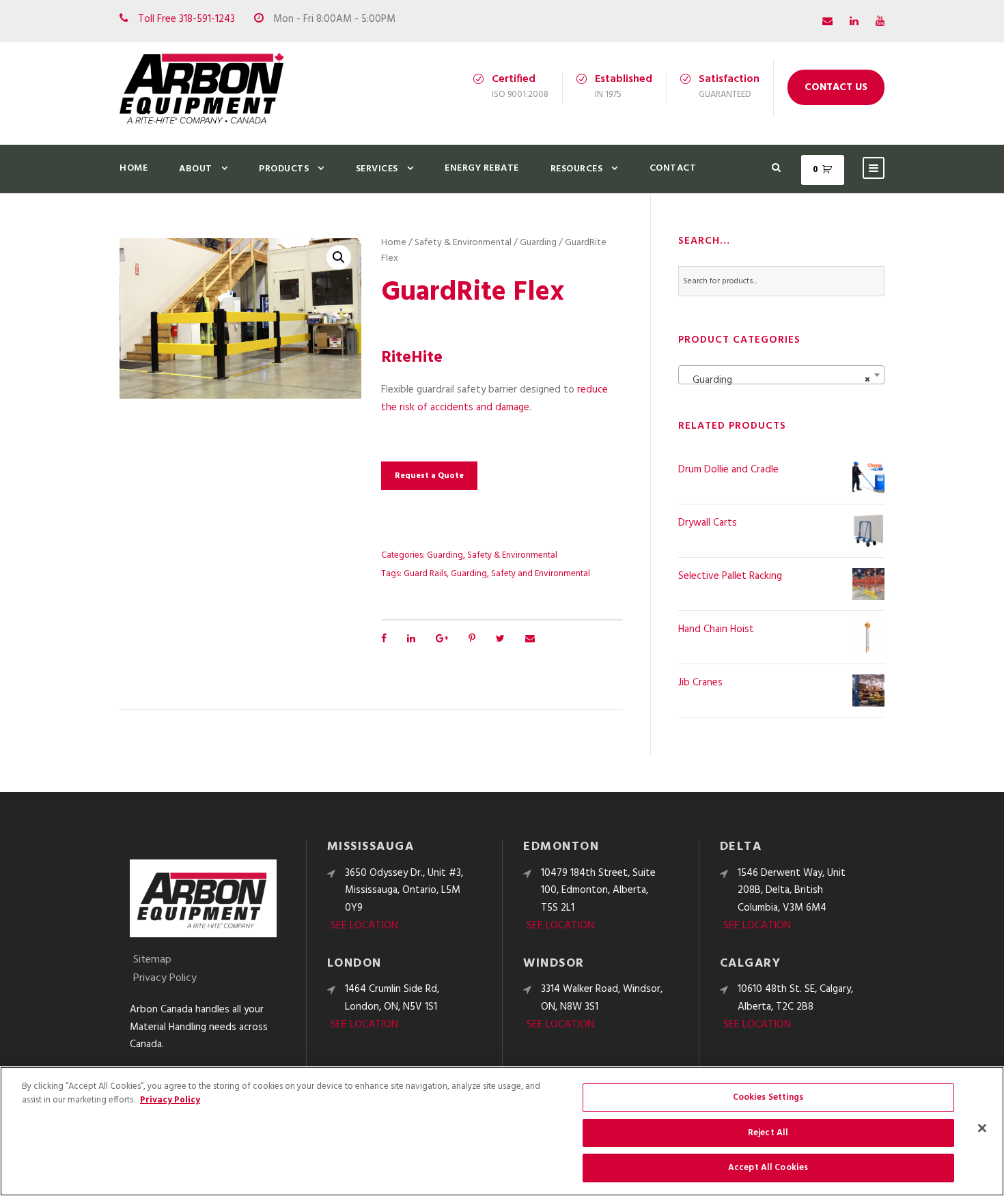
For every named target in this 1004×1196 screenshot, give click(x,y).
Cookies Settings (768, 1097)
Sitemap (152, 960)
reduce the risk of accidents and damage (494, 399)
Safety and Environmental (540, 574)
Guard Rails (425, 574)
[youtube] (880, 22)
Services (377, 169)
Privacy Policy (165, 978)
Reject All (768, 1133)
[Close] (982, 1128)
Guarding (538, 243)
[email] (827, 22)
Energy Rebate (482, 168)
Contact (673, 168)
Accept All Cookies (768, 1168)
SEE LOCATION (364, 926)
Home (134, 168)
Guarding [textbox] (777, 380)
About (195, 169)
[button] (338, 257)
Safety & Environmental (463, 243)
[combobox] (781, 374)
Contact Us (836, 87)
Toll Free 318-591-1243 (186, 19)
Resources (576, 169)
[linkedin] (854, 22)
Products (284, 169)
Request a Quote (429, 476)
